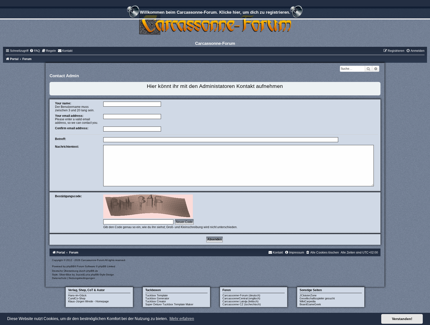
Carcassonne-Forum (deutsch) (241, 295)
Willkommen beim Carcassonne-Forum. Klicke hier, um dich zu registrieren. (215, 12)
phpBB (70, 266)
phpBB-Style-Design (102, 274)
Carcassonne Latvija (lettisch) (240, 301)
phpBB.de (92, 270)
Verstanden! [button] (402, 319)
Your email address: (69, 116)
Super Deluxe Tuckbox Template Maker (169, 304)
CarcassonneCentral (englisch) (241, 298)
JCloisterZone (308, 295)
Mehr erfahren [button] (181, 319)
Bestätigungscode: (68, 196)
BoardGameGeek (310, 304)
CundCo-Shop (76, 298)
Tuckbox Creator (155, 301)
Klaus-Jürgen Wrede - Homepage (88, 301)
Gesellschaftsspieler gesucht (317, 298)
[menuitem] (35, 51)
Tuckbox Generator (157, 298)
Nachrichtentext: (67, 146)
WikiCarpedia (308, 301)
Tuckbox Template (156, 295)
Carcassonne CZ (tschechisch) (241, 304)
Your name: (63, 103)
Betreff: (60, 139)
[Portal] (215, 23)
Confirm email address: (71, 128)
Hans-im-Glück (77, 295)
